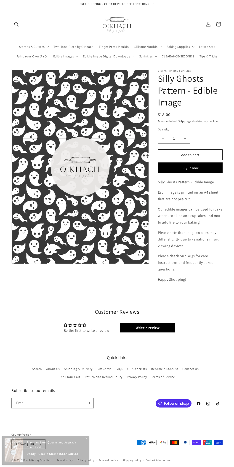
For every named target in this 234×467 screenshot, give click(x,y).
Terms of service (108, 460)
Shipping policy (131, 460)
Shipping (184, 121)
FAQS (119, 369)
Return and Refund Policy (103, 377)
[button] (16, 24)
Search (37, 369)
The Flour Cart (69, 377)
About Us (53, 369)
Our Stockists (137, 369)
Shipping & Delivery (78, 369)
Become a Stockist (164, 369)
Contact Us (190, 369)
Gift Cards (104, 369)
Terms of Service (163, 377)
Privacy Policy (137, 377)
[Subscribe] (88, 403)
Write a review (148, 327)
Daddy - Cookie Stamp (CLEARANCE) (52, 454)
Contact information (158, 460)
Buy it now (190, 168)
